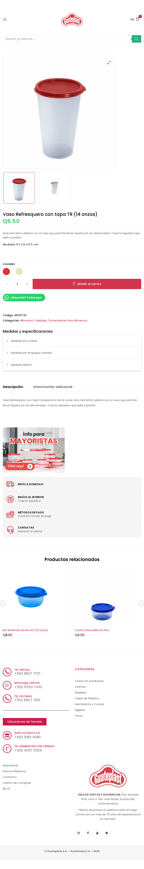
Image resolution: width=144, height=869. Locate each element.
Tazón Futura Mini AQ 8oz (92, 630)
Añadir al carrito (89, 284)
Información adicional (52, 386)
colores (9, 264)
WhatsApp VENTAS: (27, 683)
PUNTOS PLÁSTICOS (27, 733)
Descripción (13, 386)
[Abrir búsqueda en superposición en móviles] (72, 39)
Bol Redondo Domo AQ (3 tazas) (25, 630)
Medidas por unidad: (24, 341)
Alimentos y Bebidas (33, 320)
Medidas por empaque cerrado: (31, 353)
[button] (137, 19)
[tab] (13, 387)
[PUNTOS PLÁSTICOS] (7, 735)
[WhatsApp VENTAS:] (7, 685)
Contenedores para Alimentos (67, 320)
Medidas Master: (21, 365)
